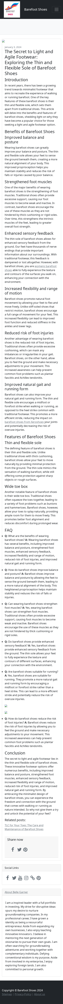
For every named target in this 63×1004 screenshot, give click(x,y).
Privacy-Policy (23, 994)
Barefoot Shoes (35, 9)
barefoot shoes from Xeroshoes (24, 422)
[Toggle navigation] (56, 9)
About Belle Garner (16, 892)
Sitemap (7, 994)
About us (39, 994)
